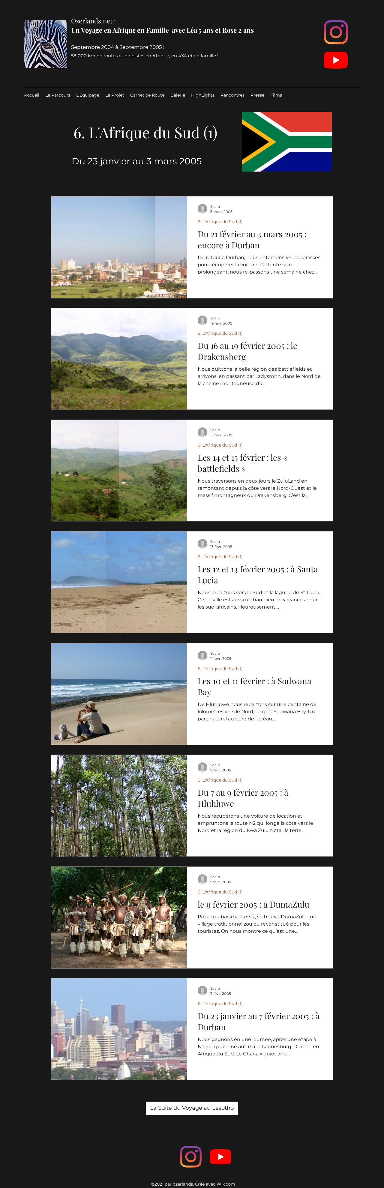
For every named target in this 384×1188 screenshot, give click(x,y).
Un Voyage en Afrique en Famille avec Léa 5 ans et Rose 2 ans (162, 29)
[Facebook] (191, 1157)
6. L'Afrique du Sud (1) (220, 221)
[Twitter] (220, 1157)
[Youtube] (336, 60)
